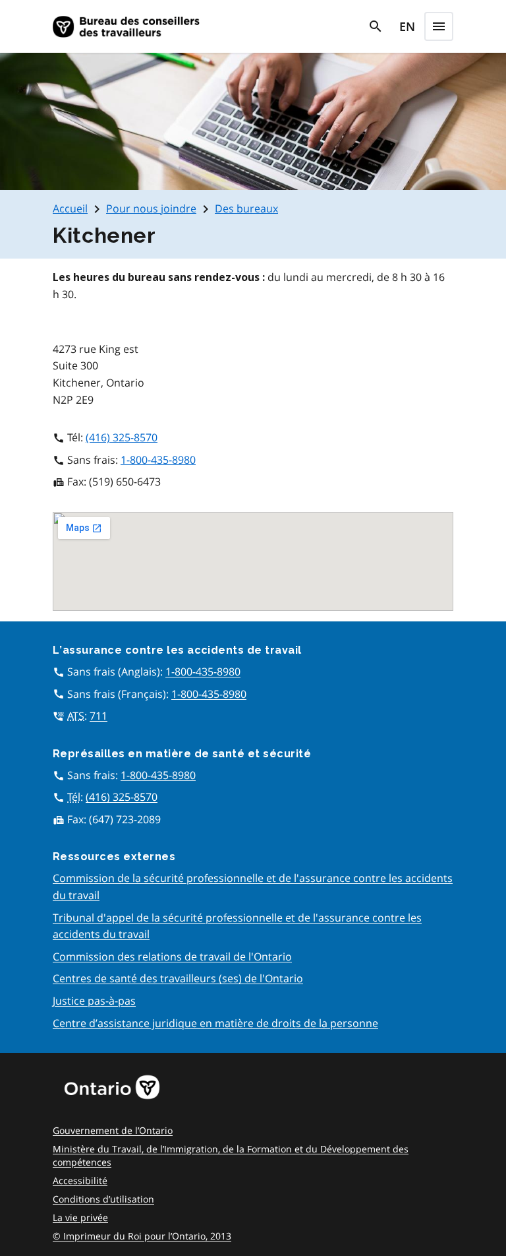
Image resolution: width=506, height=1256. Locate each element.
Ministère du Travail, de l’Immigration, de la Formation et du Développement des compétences (230, 1155)
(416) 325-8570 (121, 437)
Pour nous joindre (151, 208)
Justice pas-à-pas (94, 1000)
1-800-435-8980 (158, 460)
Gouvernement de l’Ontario (113, 1130)
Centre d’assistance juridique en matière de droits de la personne (215, 1023)
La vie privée (80, 1217)
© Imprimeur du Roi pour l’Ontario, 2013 (142, 1236)
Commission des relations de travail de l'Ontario (172, 956)
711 (98, 715)
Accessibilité (80, 1180)
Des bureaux (246, 208)
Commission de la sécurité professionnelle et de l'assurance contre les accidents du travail (253, 886)
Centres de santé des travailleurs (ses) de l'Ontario (178, 978)
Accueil (70, 208)
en (407, 26)
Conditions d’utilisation (103, 1199)
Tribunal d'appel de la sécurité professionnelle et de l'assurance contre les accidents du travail (237, 926)
